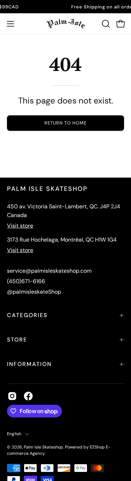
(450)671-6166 (26, 281)
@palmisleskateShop (34, 291)
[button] (105, 24)
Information (29, 364)
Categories (27, 315)
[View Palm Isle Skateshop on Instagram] (12, 396)
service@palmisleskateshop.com (49, 270)
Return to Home (65, 123)
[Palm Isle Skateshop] (65, 24)
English (14, 434)
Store (17, 339)
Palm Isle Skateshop (43, 447)
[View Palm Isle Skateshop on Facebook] (28, 396)
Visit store (20, 225)
